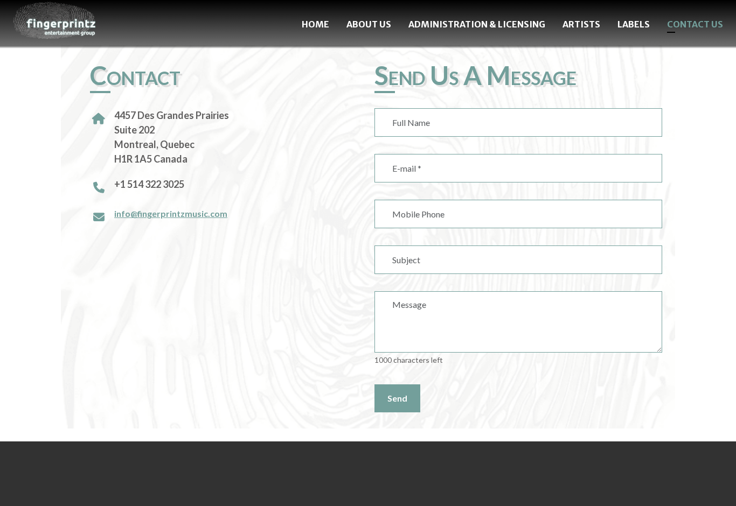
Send (397, 398)
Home (315, 24)
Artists (581, 24)
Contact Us (695, 24)
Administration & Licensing (476, 24)
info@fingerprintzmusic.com (170, 213)
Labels (633, 24)
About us (368, 24)
